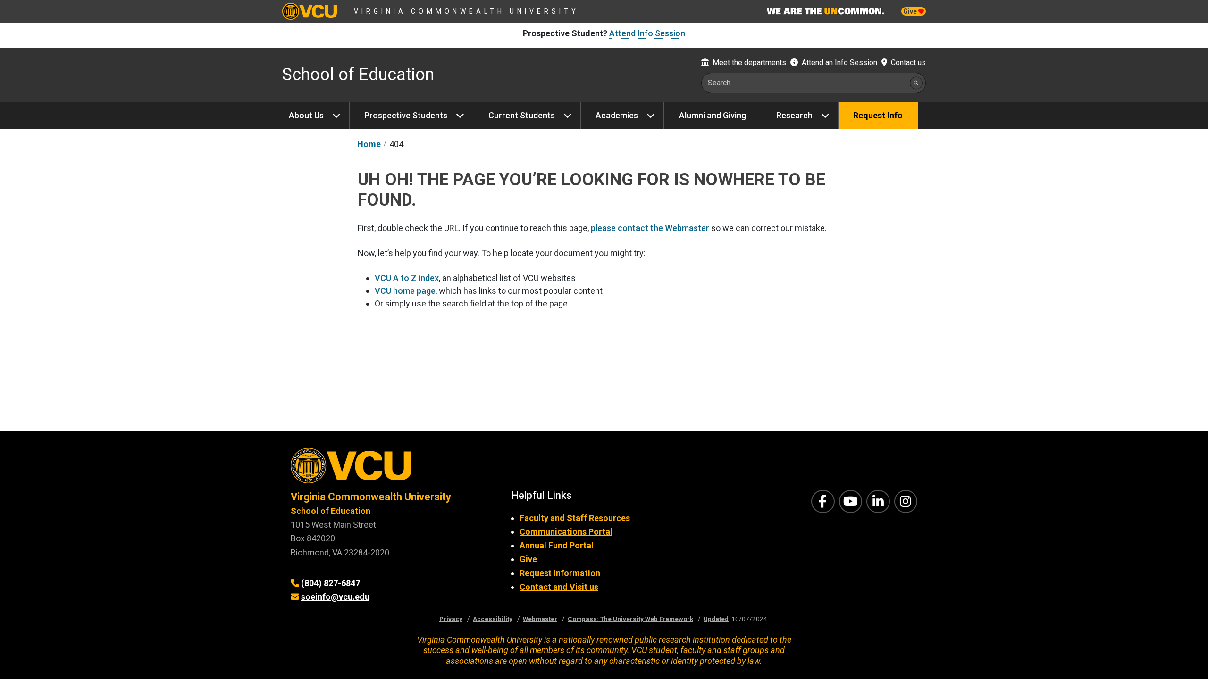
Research (794, 115)
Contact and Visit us (559, 587)
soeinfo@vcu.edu (335, 597)
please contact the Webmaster (650, 228)
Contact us (908, 62)
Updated (716, 618)
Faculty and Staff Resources (575, 518)
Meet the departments (749, 62)
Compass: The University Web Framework (630, 618)
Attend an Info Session (839, 62)
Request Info (878, 115)
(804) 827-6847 (330, 583)
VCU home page (405, 291)
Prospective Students (405, 115)
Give (910, 11)
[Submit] (916, 82)
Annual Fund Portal (557, 545)
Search (719, 82)
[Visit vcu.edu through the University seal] (384, 469)
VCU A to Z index (407, 278)
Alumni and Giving (712, 115)
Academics (617, 115)
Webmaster (540, 618)
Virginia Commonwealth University (466, 11)
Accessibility (492, 618)
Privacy (450, 618)
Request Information (560, 573)
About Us (306, 115)
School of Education (358, 74)
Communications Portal (566, 532)
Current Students (521, 115)
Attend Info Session (647, 33)
